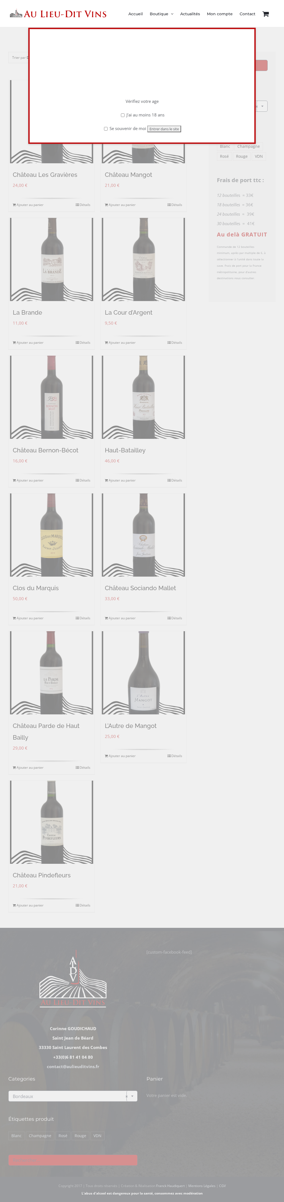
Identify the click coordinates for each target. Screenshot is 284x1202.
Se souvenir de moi (127, 128)
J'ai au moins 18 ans (144, 115)
